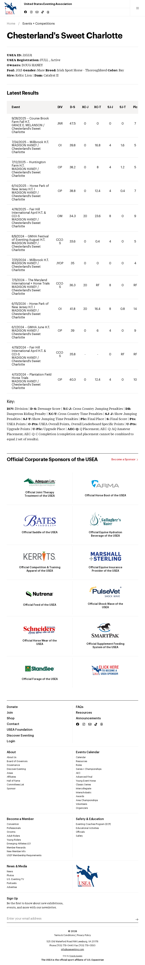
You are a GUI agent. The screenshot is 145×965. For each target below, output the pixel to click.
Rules (79, 765)
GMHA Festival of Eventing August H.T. (30, 238)
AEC (78, 773)
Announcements (88, 718)
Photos (10, 875)
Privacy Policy (84, 935)
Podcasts (11, 883)
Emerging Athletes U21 (19, 844)
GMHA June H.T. (39, 327)
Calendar (81, 757)
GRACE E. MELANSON (27, 125)
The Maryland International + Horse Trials (31, 282)
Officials (80, 832)
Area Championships (87, 800)
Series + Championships (88, 769)
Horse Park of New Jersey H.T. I (30, 187)
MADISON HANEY (25, 145)
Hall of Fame (13, 781)
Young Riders (14, 840)
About (11, 752)
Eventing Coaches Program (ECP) (93, 824)
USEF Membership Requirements (24, 855)
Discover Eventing (20, 735)
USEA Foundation (19, 729)
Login (11, 741)
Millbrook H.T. (39, 142)
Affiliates (11, 777)
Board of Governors (17, 761)
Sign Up (12, 898)
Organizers (82, 808)
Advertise (12, 887)
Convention (13, 824)
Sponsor (11, 788)
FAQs (79, 707)
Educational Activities (87, 828)
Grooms (11, 832)
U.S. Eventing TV (15, 879)
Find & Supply (75, 956)
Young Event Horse (86, 781)
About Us (11, 757)
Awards (80, 796)
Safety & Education (90, 819)
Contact (13, 724)
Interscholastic (83, 792)
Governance (13, 765)
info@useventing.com (72, 949)
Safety (79, 836)
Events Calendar (87, 752)
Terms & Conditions (64, 935)
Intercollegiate (83, 788)
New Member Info (16, 851)
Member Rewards (16, 848)
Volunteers (81, 804)
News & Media (17, 866)
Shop (11, 718)
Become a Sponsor (123, 459)
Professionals (14, 828)
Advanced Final (84, 777)
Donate (12, 707)
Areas (10, 773)
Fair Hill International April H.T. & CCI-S (29, 213)
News (10, 871)
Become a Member (20, 819)
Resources (84, 712)
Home (11, 23)
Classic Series (83, 784)
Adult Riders (13, 836)
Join (10, 712)
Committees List (15, 784)
